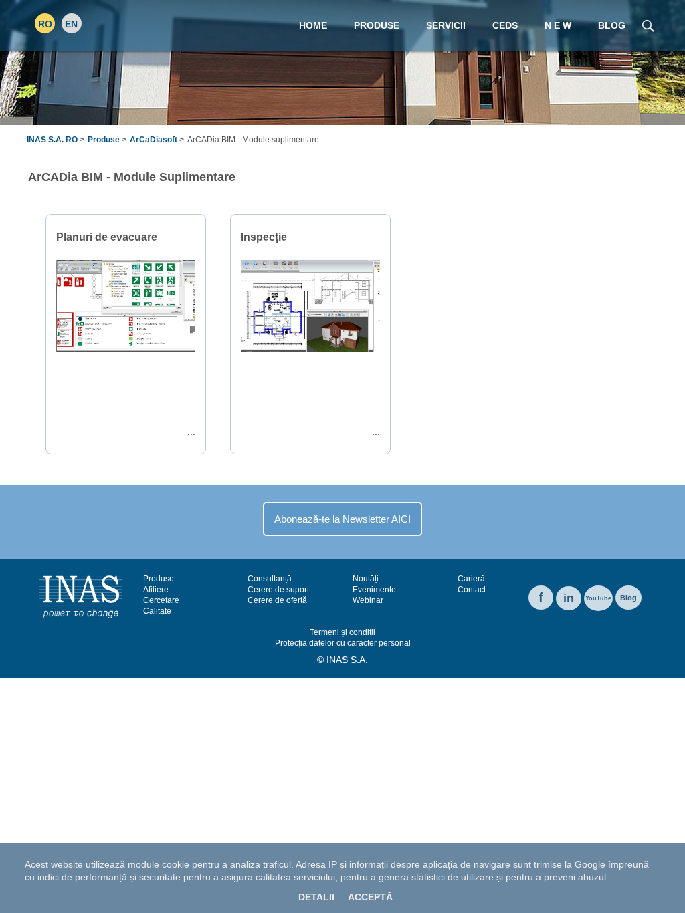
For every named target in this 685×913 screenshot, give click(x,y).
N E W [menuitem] (558, 25)
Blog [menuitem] (611, 25)
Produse (104, 139)
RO (45, 24)
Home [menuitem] (313, 25)
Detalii (316, 897)
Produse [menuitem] (376, 25)
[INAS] (80, 595)
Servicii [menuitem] (446, 25)
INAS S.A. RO (52, 139)
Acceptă (370, 897)
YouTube (598, 598)
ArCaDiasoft (153, 139)
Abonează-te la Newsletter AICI (342, 519)
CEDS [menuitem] (505, 25)
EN (71, 24)
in (568, 598)
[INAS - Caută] (648, 24)
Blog (628, 598)
